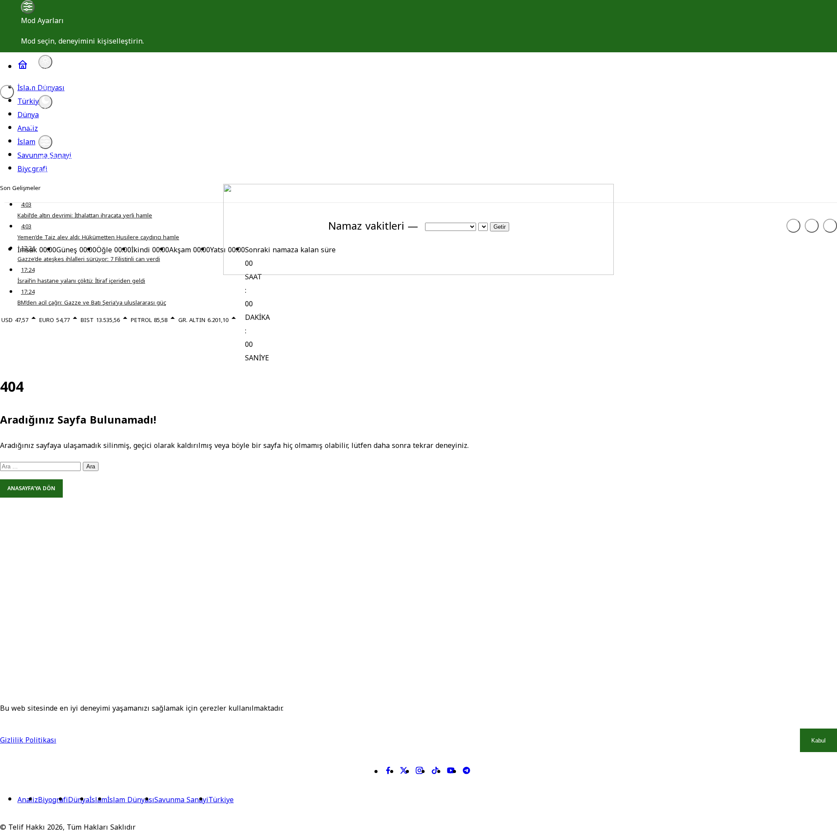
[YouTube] (450, 772)
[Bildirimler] (830, 226)
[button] (812, 226)
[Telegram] (466, 772)
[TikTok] (435, 772)
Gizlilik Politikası (28, 740)
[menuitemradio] (45, 62)
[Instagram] (419, 772)
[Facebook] (388, 772)
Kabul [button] (818, 740)
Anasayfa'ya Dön (31, 488)
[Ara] (793, 226)
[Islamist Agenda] (418, 272)
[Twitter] (403, 772)
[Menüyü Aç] (7, 92)
